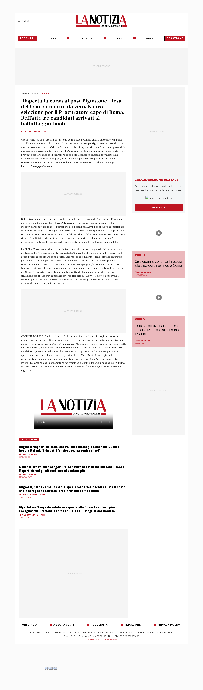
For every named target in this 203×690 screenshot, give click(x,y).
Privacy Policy (169, 625)
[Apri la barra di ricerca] (184, 21)
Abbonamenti (63, 625)
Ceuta (52, 38)
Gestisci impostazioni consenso (101, 639)
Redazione (175, 38)
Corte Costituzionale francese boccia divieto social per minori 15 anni (157, 330)
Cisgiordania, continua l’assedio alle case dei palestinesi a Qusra (158, 263)
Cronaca (45, 93)
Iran (119, 38)
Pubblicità (99, 625)
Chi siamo (29, 625)
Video (140, 255)
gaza (150, 38)
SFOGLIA (159, 207)
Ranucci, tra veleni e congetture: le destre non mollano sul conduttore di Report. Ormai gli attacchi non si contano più (72, 469)
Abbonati (27, 38)
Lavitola (86, 38)
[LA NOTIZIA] (101, 20)
